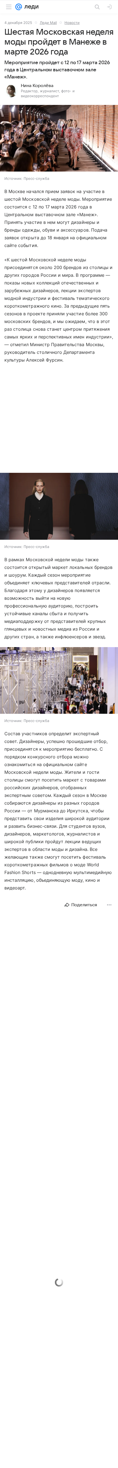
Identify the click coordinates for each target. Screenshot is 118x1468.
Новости (72, 22)
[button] (59, 139)
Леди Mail (48, 22)
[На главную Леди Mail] (30, 6)
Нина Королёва (37, 85)
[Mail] (18, 6)
